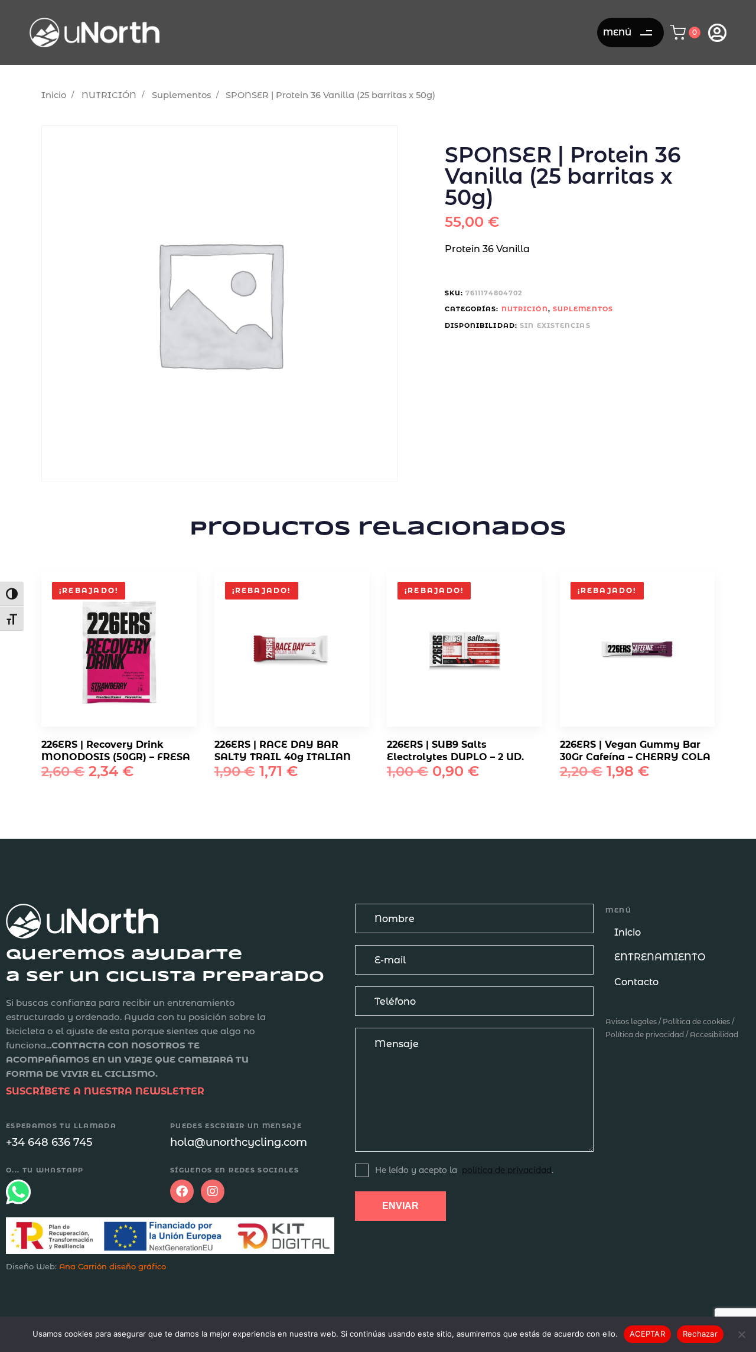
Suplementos (181, 95)
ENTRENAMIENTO (659, 957)
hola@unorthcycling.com (238, 1142)
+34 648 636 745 (49, 1142)
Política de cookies (696, 1021)
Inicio (53, 95)
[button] (689, 32)
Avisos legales (631, 1021)
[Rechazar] (741, 1334)
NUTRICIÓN (109, 95)
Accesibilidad (714, 1034)
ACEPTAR (647, 1333)
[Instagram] (212, 1191)
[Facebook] (182, 1191)
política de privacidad (507, 1170)
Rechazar (700, 1333)
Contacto (636, 982)
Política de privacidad (644, 1034)
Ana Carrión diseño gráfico (112, 1266)
